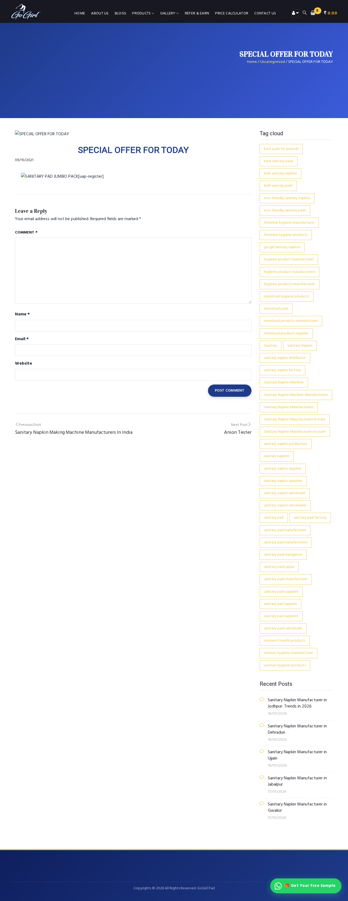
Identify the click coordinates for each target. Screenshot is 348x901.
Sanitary (270, 346)
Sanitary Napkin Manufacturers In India (294, 419)
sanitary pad (274, 518)
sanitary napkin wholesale (284, 493)
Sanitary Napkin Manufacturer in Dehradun (297, 729)
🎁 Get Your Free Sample (309, 885)
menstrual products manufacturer (291, 321)
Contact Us (265, 13)
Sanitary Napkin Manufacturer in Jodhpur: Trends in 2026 (297, 703)
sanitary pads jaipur (279, 567)
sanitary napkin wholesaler (285, 505)
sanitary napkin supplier (282, 469)
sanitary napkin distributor (285, 358)
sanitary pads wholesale (283, 628)
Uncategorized (272, 62)
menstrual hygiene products (286, 296)
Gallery (168, 13)
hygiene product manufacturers (289, 272)
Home (79, 13)
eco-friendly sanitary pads (285, 210)
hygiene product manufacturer (289, 259)
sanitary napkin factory (282, 370)
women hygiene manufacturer (288, 653)
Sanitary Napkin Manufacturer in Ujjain (297, 755)
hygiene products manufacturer (289, 284)
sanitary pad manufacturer (285, 530)
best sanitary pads (278, 161)
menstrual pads (276, 309)
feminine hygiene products (285, 235)
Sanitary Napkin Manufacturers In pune (295, 432)
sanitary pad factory (310, 518)
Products (141, 13)
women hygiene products (285, 665)
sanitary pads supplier (281, 592)
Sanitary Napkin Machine (284, 382)
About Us (99, 13)
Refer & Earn (197, 13)
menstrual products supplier (286, 333)
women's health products (284, 641)
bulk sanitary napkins (280, 173)
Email (22, 339)
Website (23, 363)
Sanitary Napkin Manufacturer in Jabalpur (297, 781)
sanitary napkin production (285, 444)
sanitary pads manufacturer (285, 579)
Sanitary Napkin (299, 346)
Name (22, 314)
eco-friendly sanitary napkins (287, 198)
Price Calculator (231, 13)
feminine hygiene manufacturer (289, 223)
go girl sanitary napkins (282, 247)
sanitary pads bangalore (283, 555)
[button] (323, 13)
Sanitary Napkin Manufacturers (288, 407)
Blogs (120, 13)
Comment (26, 232)
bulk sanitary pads (278, 186)
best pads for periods (281, 149)
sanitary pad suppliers (281, 616)
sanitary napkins (276, 456)
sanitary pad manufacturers (285, 542)
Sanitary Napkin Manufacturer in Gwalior (297, 807)
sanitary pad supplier (280, 604)
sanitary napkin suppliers (283, 481)
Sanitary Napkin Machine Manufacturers (296, 395)
